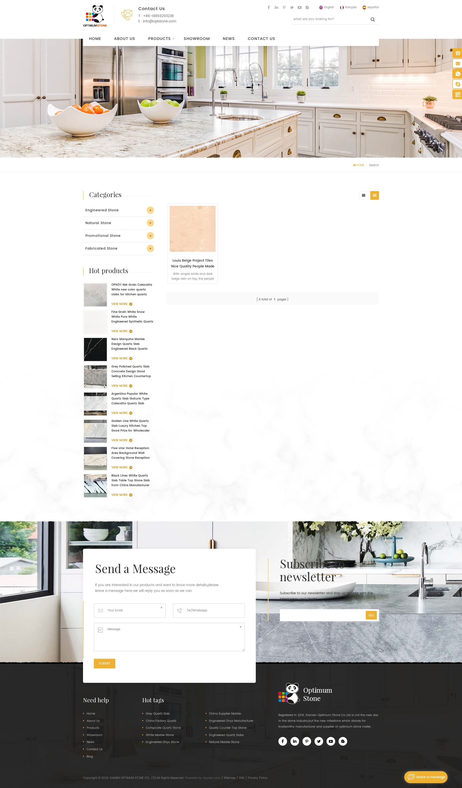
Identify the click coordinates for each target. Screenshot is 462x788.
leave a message (430, 777)
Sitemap (230, 778)
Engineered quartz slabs (226, 735)
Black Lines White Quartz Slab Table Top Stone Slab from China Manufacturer (130, 480)
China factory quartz (161, 721)
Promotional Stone (103, 236)
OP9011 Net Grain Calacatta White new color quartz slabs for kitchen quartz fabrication (131, 290)
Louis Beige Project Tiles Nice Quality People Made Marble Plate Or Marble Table (192, 263)
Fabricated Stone (101, 248)
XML (241, 778)
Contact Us (261, 39)
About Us (124, 39)
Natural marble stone (224, 742)
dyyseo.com (211, 778)
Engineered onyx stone (162, 742)
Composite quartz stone (163, 728)
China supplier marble (225, 714)
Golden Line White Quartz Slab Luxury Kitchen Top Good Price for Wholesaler (130, 426)
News (229, 39)
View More (190, 290)
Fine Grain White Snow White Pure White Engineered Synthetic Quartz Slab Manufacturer (132, 317)
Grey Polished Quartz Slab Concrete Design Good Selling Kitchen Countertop (131, 371)
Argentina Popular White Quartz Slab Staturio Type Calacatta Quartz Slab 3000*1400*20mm (130, 399)
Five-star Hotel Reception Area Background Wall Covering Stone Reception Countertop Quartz (130, 453)
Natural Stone (98, 223)
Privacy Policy (258, 778)
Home (95, 39)
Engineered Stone (102, 210)
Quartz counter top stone (227, 728)
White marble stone (160, 735)
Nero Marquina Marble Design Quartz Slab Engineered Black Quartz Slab (129, 344)
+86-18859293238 (158, 16)
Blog (90, 757)
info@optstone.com (159, 21)
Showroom (197, 39)
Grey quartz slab (158, 714)
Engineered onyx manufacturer (231, 721)
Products (159, 39)
